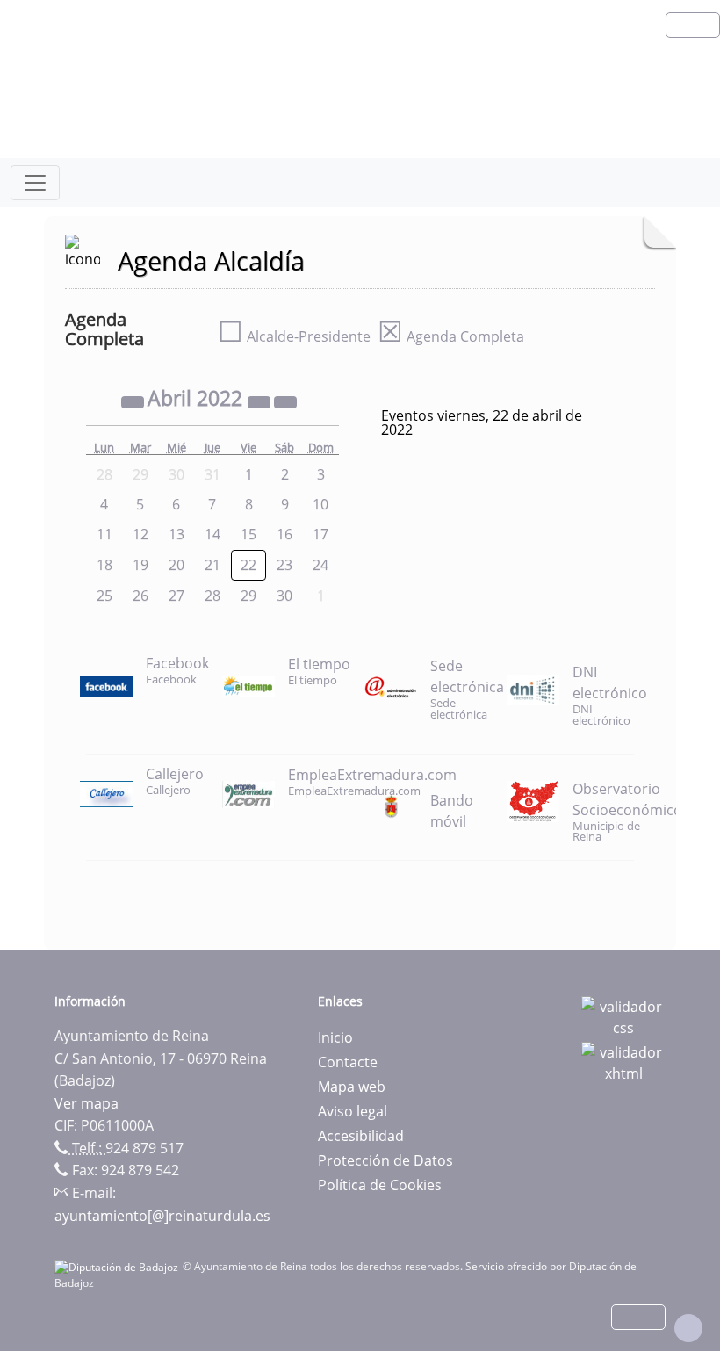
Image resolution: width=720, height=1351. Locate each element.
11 (104, 534)
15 (248, 534)
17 (320, 534)
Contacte (348, 1062)
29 (248, 595)
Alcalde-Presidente (294, 336)
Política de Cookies (380, 1185)
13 (176, 534)
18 (104, 564)
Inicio (335, 1037)
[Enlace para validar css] (623, 1015)
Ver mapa (86, 1103)
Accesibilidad (361, 1135)
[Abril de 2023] (261, 400)
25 (104, 595)
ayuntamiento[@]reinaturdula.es (162, 1215)
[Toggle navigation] (35, 182)
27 (176, 595)
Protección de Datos (385, 1160)
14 (212, 534)
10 (320, 504)
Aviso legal (352, 1111)
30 (284, 595)
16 (284, 534)
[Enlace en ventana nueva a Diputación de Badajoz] (118, 1266)
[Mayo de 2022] (285, 400)
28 (212, 595)
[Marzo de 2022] (134, 400)
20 (176, 564)
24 (320, 564)
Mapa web (351, 1086)
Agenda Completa (451, 336)
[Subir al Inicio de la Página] (688, 1328)
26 (140, 595)
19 (140, 564)
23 (284, 564)
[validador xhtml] (623, 1061)
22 (248, 564)
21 (212, 564)
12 (140, 534)
